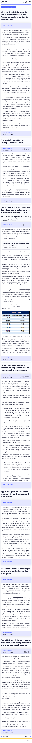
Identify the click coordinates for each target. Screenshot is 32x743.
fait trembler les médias (20, 553)
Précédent (5, 736)
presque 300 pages (18, 597)
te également (13, 721)
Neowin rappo (5, 721)
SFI (8, 76)
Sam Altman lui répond (9, 696)
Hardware (6, 247)
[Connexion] (26, 2)
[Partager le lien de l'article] (3, 740)
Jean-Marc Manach (8, 25)
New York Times (20, 588)
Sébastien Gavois (7, 148)
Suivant (27, 736)
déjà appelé (17, 88)
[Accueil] (4, 2)
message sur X (11, 656)
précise (8, 78)
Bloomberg (4, 629)
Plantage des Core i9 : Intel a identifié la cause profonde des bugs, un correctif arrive (16, 244)
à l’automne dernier (15, 593)
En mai (3, 693)
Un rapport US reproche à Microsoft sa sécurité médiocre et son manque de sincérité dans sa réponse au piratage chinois (16, 125)
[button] (29, 2)
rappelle (9, 166)
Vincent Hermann (7, 502)
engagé (28, 426)
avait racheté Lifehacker (22, 189)
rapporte (25, 390)
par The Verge (24, 34)
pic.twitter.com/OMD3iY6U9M (11, 417)
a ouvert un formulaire (21, 269)
